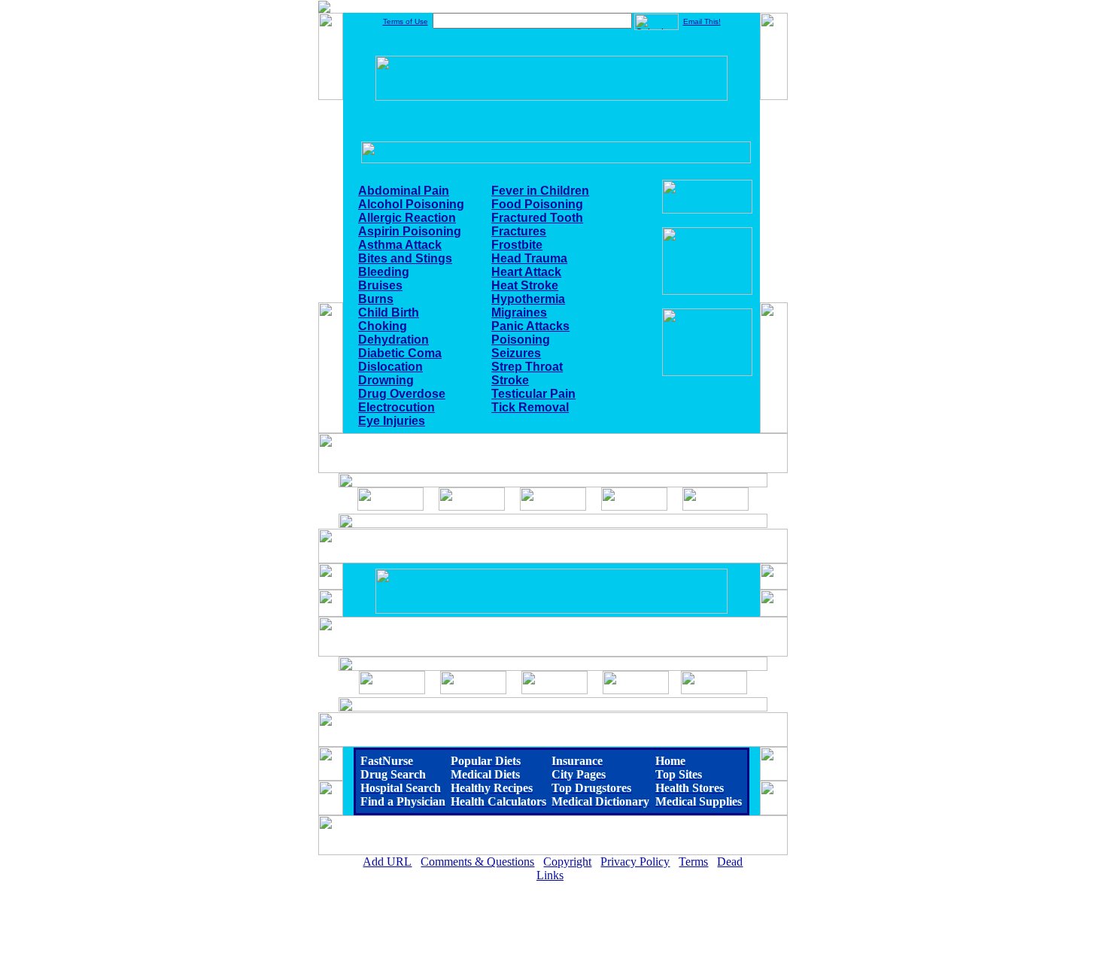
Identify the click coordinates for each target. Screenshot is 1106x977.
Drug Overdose (401, 393)
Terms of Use (405, 21)
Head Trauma (529, 258)
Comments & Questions (477, 861)
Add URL (387, 861)
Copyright (567, 861)
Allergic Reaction (407, 217)
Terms (693, 861)
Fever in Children (540, 190)
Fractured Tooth (537, 217)
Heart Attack (526, 271)
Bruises (380, 285)
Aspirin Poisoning (409, 231)
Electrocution (396, 407)
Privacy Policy (635, 861)
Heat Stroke (524, 285)
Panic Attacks (530, 326)
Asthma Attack (400, 244)
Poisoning (520, 339)
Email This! (702, 21)
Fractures (518, 231)
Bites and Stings (405, 258)
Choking (382, 326)
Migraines (519, 312)
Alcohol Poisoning (411, 204)
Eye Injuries (391, 420)
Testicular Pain (533, 393)
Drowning (386, 380)
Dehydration (393, 339)
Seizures (516, 353)
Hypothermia (528, 299)
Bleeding (383, 271)
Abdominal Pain (403, 190)
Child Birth (388, 312)
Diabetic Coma (400, 353)
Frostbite (516, 244)
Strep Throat (527, 366)
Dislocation (390, 366)
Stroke (510, 380)
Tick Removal (530, 407)
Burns (375, 299)
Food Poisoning (537, 204)
